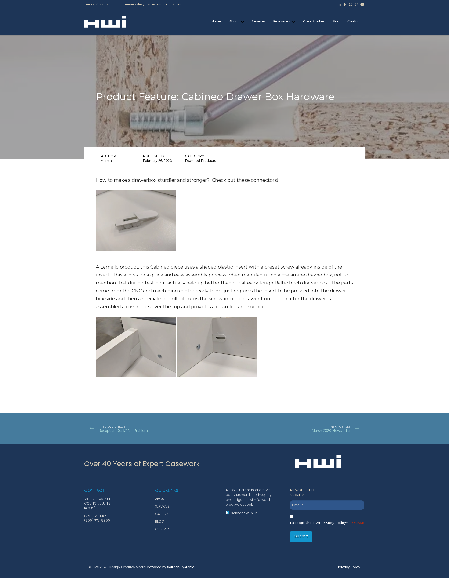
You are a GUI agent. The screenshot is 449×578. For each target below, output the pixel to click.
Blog (159, 521)
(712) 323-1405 (95, 516)
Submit (301, 536)
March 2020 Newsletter (331, 430)
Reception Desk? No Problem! (123, 430)
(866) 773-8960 (97, 520)
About (160, 498)
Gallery (161, 514)
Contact (162, 529)
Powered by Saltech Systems (171, 567)
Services (162, 506)
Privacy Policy (349, 567)
